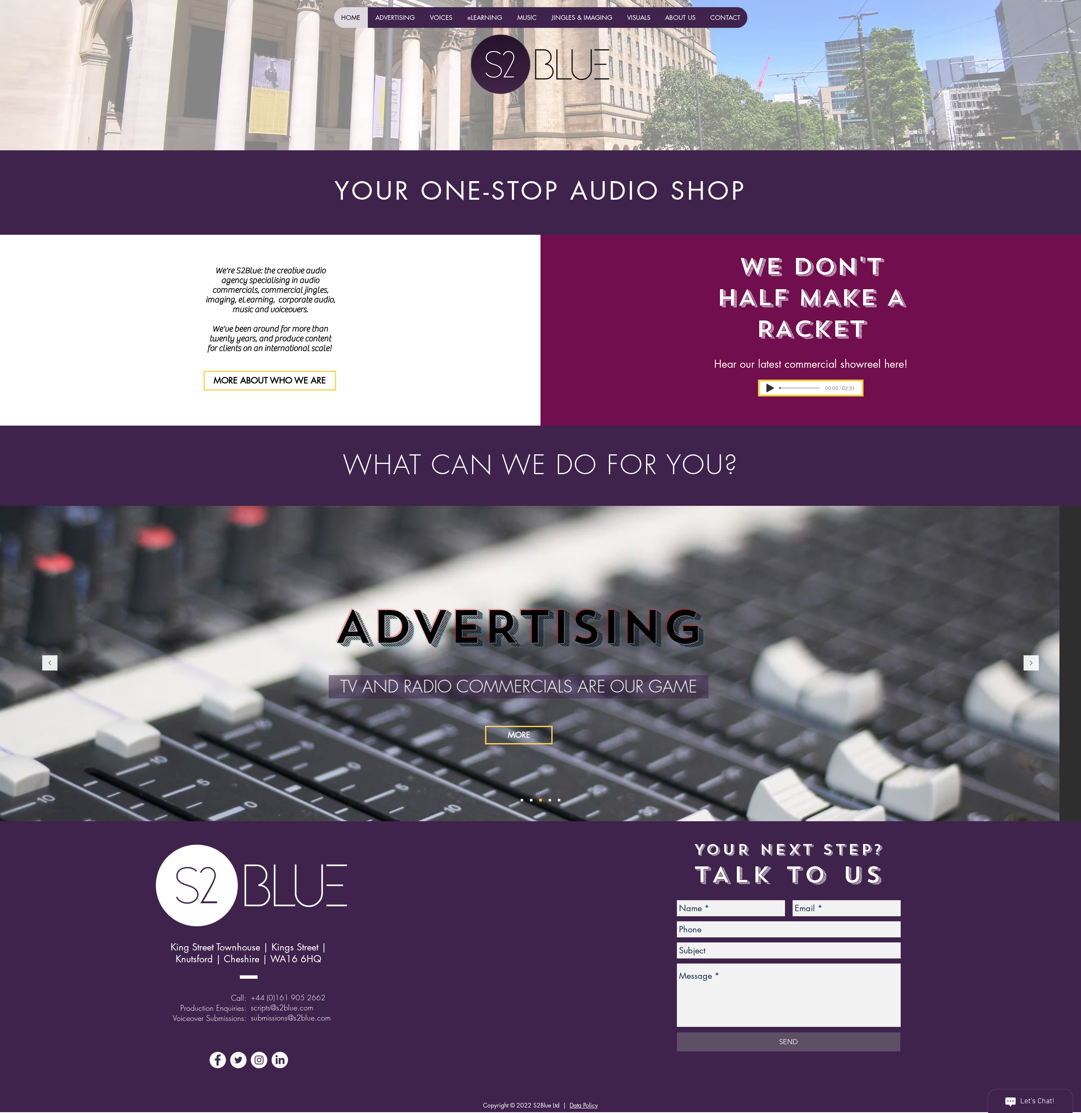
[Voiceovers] (559, 800)
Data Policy (584, 1105)
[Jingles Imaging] (550, 800)
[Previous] (49, 663)
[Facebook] (217, 1060)
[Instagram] (259, 1060)
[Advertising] (531, 800)
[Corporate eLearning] (540, 800)
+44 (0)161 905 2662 (288, 997)
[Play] (770, 388)
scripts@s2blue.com (282, 1007)
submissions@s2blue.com (291, 1018)
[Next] (1031, 663)
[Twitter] (238, 1060)
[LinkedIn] (280, 1060)
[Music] (522, 800)
